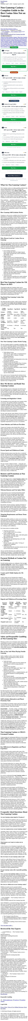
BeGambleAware (7, 1000)
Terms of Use (11, 1007)
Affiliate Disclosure (19, 1007)
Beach (4, 1)
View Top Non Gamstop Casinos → (9, 29)
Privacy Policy (4, 1007)
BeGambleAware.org (14, 180)
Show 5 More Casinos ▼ (14, 175)
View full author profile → (7, 925)
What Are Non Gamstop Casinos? (9, 37)
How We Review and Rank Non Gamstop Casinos (14, 39)
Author (2, 2)
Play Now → (14, 66)
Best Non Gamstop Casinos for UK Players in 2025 (14, 38)
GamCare (16, 1000)
